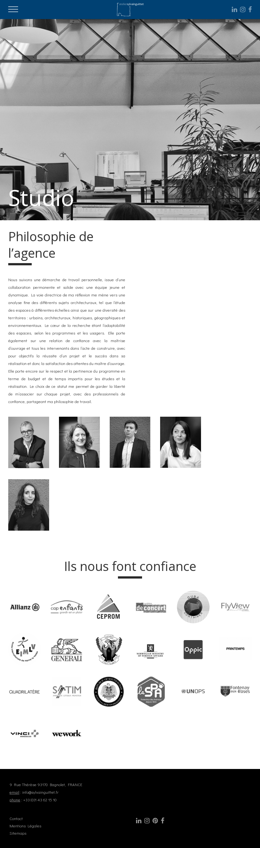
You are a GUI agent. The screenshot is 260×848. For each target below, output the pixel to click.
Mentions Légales (25, 825)
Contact (16, 818)
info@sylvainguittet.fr (40, 792)
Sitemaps (18, 833)
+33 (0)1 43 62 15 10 (40, 799)
